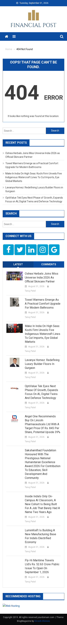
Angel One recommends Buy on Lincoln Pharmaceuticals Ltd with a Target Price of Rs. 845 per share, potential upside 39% (42, 424)
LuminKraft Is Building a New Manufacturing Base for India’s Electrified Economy (40, 536)
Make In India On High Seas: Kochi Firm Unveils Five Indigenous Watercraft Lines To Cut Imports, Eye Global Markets (33, 177)
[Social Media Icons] (8, 249)
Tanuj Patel (30, 291)
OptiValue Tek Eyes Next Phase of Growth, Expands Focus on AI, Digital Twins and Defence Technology (41, 392)
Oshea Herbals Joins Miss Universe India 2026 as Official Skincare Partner (41, 277)
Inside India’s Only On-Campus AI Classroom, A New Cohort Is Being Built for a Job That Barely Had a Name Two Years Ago (42, 504)
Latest (18, 264)
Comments (48, 264)
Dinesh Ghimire (42, 621)
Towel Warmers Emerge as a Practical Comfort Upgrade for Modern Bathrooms (42, 303)
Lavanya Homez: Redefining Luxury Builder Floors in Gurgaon (42, 364)
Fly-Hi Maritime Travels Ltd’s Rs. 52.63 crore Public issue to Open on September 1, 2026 (42, 566)
